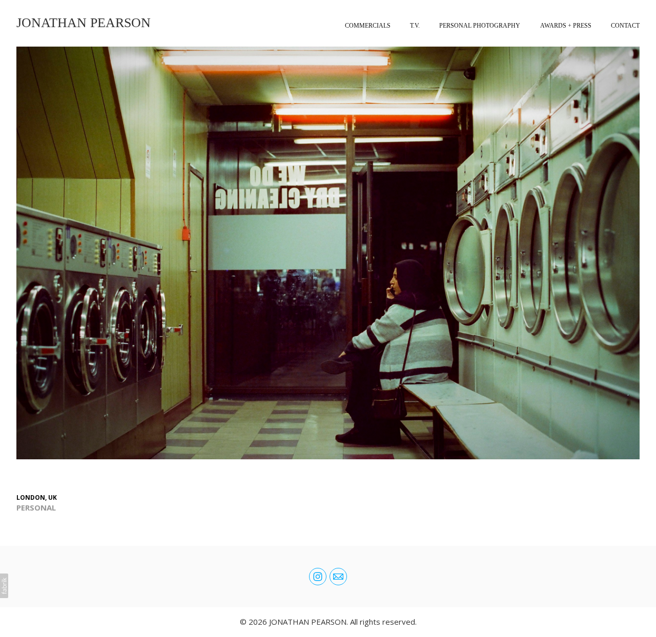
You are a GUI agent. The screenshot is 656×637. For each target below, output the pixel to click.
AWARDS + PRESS (565, 25)
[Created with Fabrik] (4, 586)
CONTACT (625, 25)
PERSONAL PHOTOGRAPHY (479, 25)
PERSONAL (36, 507)
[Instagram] (317, 576)
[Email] (338, 576)
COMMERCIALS (368, 25)
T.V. (415, 25)
